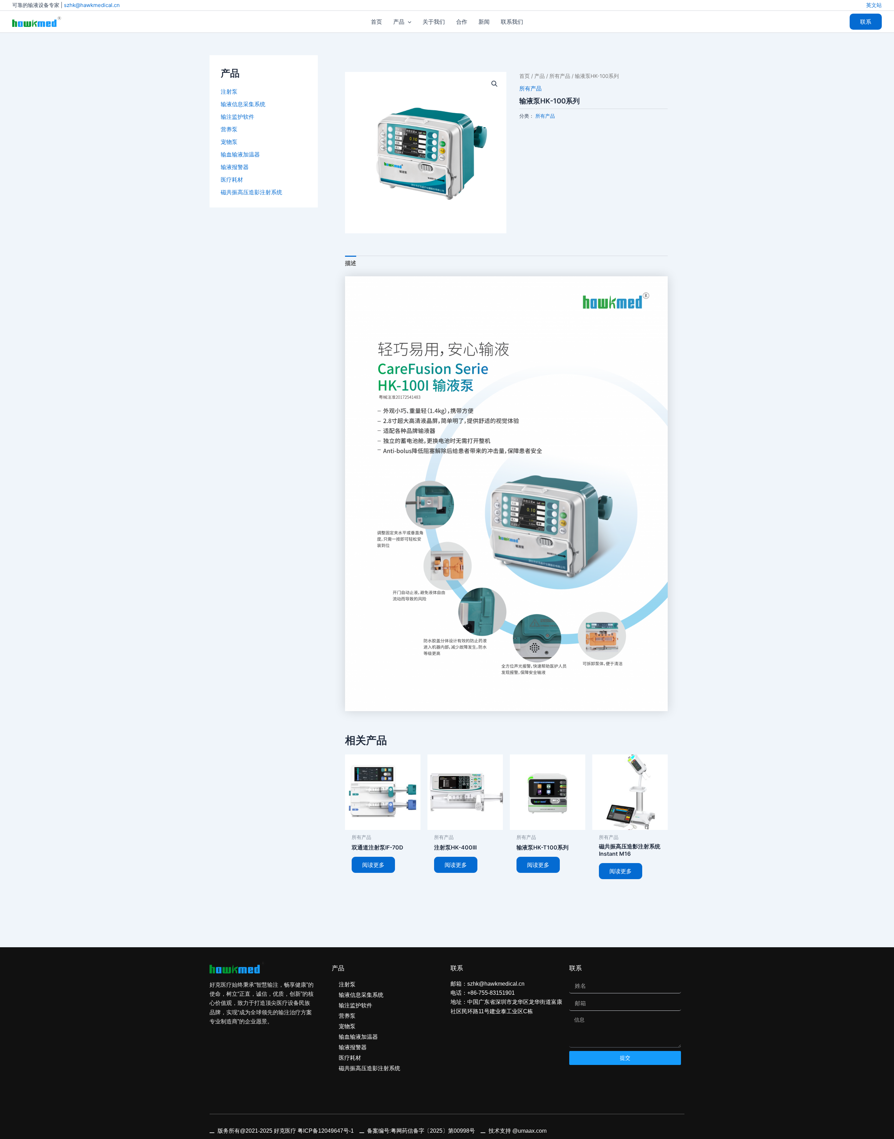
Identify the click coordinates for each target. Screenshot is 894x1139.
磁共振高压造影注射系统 (251, 192)
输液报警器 (235, 166)
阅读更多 (373, 864)
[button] (866, 22)
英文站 (874, 5)
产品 (539, 76)
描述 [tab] (350, 263)
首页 (524, 76)
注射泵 (229, 91)
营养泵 (229, 129)
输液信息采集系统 (243, 104)
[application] (407, 21)
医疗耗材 (232, 179)
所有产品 (559, 76)
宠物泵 (229, 141)
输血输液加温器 (240, 154)
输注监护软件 (237, 116)
